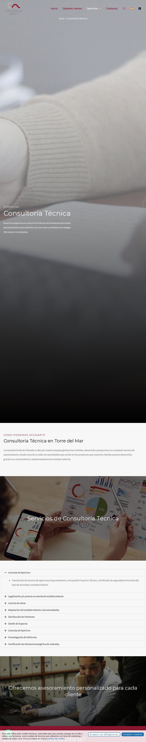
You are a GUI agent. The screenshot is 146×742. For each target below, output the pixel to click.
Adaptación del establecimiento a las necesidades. (34, 610)
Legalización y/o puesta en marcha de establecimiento (36, 596)
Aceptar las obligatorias (104, 734)
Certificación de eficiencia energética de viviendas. (34, 644)
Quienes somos (72, 8)
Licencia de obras (17, 603)
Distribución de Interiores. (21, 616)
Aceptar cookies (132, 734)
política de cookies (56, 738)
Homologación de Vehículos (22, 637)
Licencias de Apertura (19, 572)
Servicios (92, 8)
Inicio (54, 8)
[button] (99, 8)
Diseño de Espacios (18, 623)
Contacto (112, 8)
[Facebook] (139, 8)
